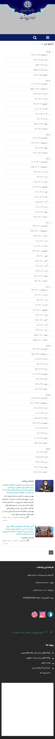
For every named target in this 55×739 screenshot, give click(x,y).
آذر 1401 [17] (41, 265)
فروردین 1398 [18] (39, 397)
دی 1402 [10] (41, 206)
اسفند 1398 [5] (41, 443)
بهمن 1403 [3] (41, 147)
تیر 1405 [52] (41, 64)
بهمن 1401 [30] (40, 275)
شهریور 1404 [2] (40, 103)
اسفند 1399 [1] (41, 389)
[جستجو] (34, 37)
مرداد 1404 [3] (41, 98)
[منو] (46, 37)
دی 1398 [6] (42, 433)
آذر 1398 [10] (41, 428)
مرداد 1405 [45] (40, 69)
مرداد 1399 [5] (41, 368)
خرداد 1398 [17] (40, 407)
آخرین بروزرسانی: (27, 632)
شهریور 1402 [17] (40, 186)
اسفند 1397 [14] (40, 472)
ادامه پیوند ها (45, 672)
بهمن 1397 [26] (40, 467)
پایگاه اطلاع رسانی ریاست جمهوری (38, 657)
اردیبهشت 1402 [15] (38, 166)
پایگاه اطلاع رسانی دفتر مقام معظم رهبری (35, 652)
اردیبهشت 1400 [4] (39, 289)
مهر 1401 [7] (42, 255)
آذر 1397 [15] (41, 457)
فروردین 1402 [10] (39, 161)
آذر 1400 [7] (42, 324)
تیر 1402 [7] (42, 176)
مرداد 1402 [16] (40, 181)
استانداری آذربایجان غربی (41, 667)
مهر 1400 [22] (41, 314)
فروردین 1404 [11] (39, 83)
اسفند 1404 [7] (41, 128)
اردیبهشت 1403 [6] (39, 142)
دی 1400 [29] (41, 329)
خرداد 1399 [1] (41, 358)
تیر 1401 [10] (41, 240)
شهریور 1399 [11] (40, 373)
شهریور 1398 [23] (40, 423)
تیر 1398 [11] (41, 413)
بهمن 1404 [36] (40, 123)
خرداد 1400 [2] (41, 294)
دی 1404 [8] (42, 118)
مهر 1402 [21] (41, 191)
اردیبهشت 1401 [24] (38, 230)
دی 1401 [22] (41, 270)
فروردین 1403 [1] (40, 137)
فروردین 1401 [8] (40, 225)
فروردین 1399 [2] (40, 348)
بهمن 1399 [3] (41, 384)
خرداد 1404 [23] (40, 93)
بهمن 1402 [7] (41, 211)
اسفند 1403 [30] (40, 152)
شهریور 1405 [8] (40, 74)
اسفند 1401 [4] (41, 280)
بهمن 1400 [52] (40, 334)
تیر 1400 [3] (42, 299)
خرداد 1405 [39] (40, 59)
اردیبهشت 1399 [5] (39, 353)
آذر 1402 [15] (41, 201)
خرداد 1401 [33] (40, 235)
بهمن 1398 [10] (40, 438)
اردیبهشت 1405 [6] (39, 54)
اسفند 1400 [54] (40, 339)
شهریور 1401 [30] (40, 250)
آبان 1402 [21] (41, 196)
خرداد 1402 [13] (40, 171)
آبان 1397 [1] (41, 452)
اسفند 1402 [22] (40, 216)
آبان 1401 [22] (41, 260)
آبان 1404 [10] (41, 108)
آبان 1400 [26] (41, 319)
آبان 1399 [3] (41, 379)
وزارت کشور (45, 662)
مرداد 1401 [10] (40, 245)
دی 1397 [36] (41, 462)
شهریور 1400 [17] (40, 309)
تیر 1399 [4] (42, 363)
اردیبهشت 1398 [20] (38, 402)
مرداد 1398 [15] (40, 418)
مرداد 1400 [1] (41, 304)
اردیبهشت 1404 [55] (38, 88)
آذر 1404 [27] (41, 113)
